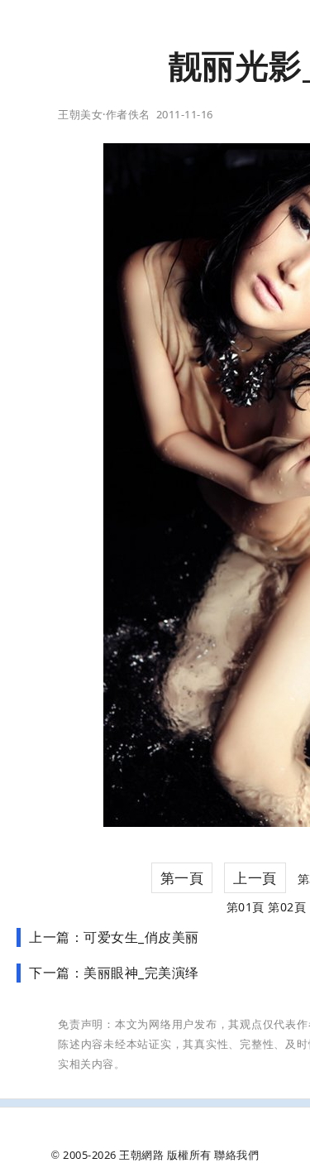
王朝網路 (141, 1154)
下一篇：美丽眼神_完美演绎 (114, 973)
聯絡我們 (236, 1154)
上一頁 (255, 877)
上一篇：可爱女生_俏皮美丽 (114, 937)
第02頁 (287, 907)
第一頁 (182, 877)
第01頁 (246, 907)
